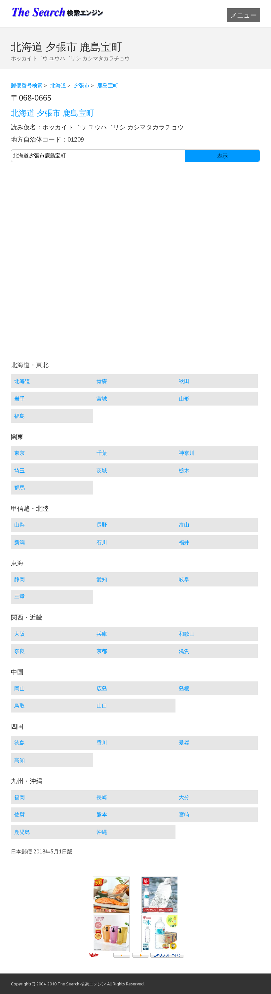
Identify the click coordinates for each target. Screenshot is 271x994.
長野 (102, 525)
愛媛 (184, 743)
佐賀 (19, 814)
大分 (184, 797)
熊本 (102, 814)
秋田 (184, 381)
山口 (102, 706)
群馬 (19, 488)
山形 (184, 399)
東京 (19, 453)
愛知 (102, 579)
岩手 (19, 399)
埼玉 (19, 470)
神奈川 (187, 453)
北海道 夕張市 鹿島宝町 (52, 113)
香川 (102, 743)
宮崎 (184, 814)
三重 (19, 597)
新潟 (19, 542)
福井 (184, 542)
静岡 (19, 579)
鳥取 (19, 706)
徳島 (19, 743)
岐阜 (184, 579)
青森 (102, 381)
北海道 (58, 85)
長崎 (102, 797)
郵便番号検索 (27, 85)
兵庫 (102, 634)
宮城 (102, 399)
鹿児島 (22, 832)
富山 (184, 525)
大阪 (19, 634)
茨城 (102, 470)
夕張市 (82, 85)
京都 (102, 651)
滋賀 (184, 651)
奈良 (19, 651)
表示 (222, 156)
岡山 (19, 688)
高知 (19, 760)
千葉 (102, 453)
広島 (102, 688)
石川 (102, 542)
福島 (19, 416)
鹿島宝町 (107, 85)
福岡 (19, 797)
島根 (184, 688)
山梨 (19, 525)
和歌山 (187, 634)
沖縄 (102, 832)
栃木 (184, 470)
